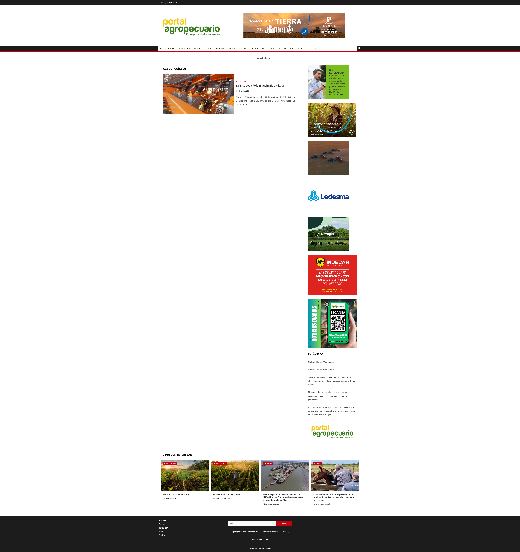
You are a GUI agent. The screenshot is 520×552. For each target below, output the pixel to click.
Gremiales (268, 463)
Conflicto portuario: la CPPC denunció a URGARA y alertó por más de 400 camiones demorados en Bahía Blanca (331, 381)
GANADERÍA (197, 49)
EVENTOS (252, 49)
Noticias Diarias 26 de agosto (321, 370)
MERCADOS (233, 49)
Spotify (162, 535)
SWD (266, 540)
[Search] (359, 48)
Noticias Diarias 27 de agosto (321, 362)
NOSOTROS (172, 49)
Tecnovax (317, 463)
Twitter (162, 524)
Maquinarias (241, 81)
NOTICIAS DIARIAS (268, 49)
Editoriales (301, 49)
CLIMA (243, 49)
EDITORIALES (221, 49)
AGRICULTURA (184, 49)
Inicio (252, 58)
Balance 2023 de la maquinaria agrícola (260, 85)
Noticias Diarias (170, 463)
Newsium (254, 549)
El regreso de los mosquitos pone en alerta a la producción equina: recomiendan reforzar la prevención (329, 396)
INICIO (162, 49)
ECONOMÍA (209, 49)
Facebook (163, 521)
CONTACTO (313, 49)
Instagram (163, 528)
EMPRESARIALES (284, 49)
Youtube (162, 532)
